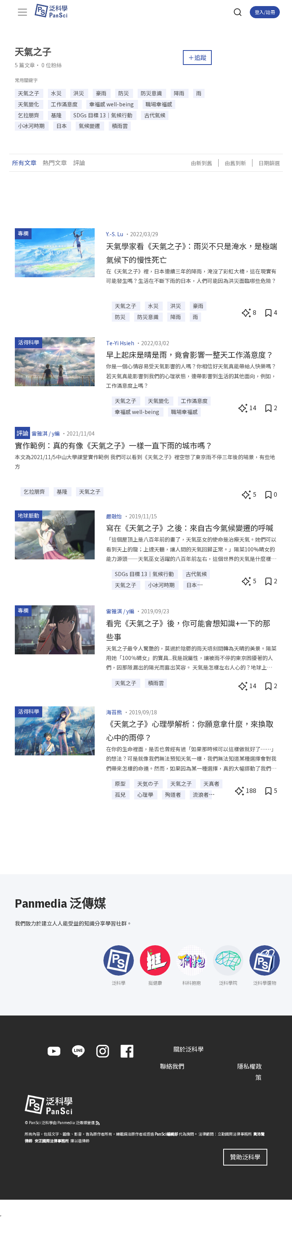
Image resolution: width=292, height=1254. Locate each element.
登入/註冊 (265, 12)
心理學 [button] (145, 794)
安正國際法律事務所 (52, 1140)
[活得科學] (55, 360)
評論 (79, 162)
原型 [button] (121, 783)
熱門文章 (55, 162)
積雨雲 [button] (120, 126)
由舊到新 (235, 163)
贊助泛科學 (245, 1156)
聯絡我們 (172, 1066)
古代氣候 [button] (154, 115)
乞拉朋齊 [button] (29, 115)
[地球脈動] (55, 534)
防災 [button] (124, 93)
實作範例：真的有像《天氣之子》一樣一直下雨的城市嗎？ (114, 445)
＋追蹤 (197, 57)
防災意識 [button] (152, 93)
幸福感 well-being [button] (112, 104)
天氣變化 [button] (29, 104)
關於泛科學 (188, 1048)
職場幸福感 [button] (159, 104)
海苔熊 (114, 712)
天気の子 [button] (148, 783)
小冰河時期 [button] (32, 126)
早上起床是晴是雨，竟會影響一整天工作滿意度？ (189, 354)
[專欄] (55, 251)
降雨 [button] (180, 93)
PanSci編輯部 (166, 1134)
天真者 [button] (211, 783)
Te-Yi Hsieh (120, 343)
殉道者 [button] (173, 794)
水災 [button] (57, 93)
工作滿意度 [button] (65, 104)
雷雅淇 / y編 (46, 433)
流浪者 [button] (201, 794)
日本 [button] (62, 126)
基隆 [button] (57, 115)
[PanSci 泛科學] (54, 10)
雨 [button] (199, 93)
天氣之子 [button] (29, 93)
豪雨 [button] (102, 93)
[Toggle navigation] (22, 12)
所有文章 (24, 162)
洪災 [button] (79, 93)
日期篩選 (269, 163)
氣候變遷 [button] (90, 126)
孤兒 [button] (121, 794)
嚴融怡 (114, 516)
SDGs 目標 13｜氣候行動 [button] (103, 115)
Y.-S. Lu (114, 234)
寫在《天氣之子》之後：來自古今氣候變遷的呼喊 (189, 527)
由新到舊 (201, 163)
